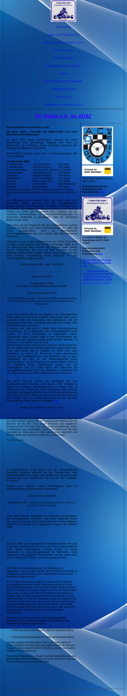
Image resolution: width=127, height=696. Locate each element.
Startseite (63, 27)
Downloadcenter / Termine (64, 81)
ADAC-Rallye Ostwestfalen (63, 42)
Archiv (63, 73)
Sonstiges (63, 97)
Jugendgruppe (63, 58)
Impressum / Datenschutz (63, 104)
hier (56, 400)
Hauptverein (63, 50)
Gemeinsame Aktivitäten (63, 66)
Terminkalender (63, 89)
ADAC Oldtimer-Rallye (63, 35)
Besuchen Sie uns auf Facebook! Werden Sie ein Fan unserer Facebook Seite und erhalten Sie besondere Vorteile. (97, 275)
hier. (101, 192)
